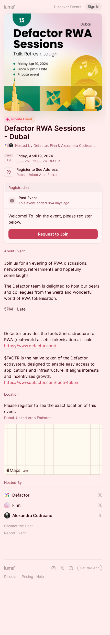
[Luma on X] (62, 568)
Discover (11, 576)
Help (40, 576)
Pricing (27, 576)
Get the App (90, 568)
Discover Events (67, 7)
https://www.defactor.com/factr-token (41, 382)
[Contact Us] (71, 568)
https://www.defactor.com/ (30, 345)
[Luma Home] (9, 6)
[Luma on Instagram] (53, 568)
